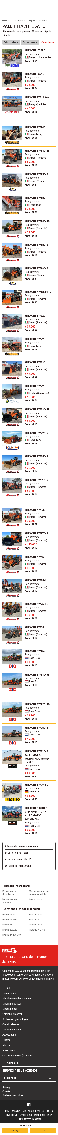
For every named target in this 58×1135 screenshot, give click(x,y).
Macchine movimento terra (16, 998)
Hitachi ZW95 (34, 627)
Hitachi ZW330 (35, 509)
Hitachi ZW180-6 (36, 244)
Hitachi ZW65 (34, 556)
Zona (42, 1130)
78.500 (30, 232)
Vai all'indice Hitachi (18, 852)
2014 (31, 423)
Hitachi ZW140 (35, 127)
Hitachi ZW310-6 (36, 480)
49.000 (30, 373)
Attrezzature (9, 1034)
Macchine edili (10, 1008)
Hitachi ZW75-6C (36, 604)
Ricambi (6, 1039)
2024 (31, 798)
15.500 (30, 397)
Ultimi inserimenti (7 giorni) (17, 1055)
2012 (31, 571)
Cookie (6, 1091)
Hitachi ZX (7, 924)
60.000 (30, 108)
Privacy (6, 1087)
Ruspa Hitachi (35, 899)
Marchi (6, 1045)
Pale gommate (29, 42)
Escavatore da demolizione (9, 892)
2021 (31, 184)
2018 (31, 111)
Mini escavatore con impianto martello (39, 892)
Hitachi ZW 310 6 (37, 930)
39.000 (30, 326)
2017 (31, 471)
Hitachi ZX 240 (9, 919)
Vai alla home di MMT (19, 859)
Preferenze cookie (12, 1095)
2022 (31, 302)
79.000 (30, 467)
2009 (31, 524)
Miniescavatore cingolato (9, 900)
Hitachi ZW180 (35, 197)
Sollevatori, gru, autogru (15, 1019)
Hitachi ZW (34, 919)
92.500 (30, 773)
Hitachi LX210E (35, 74)
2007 (31, 212)
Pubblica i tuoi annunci (19, 865)
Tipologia (15, 1130)
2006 (31, 376)
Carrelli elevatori (11, 1024)
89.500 (30, 491)
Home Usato (9, 993)
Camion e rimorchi (12, 1014)
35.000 (30, 85)
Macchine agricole (12, 1029)
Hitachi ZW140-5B (37, 150)
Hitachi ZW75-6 (35, 580)
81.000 (30, 420)
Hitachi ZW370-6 (36, 533)
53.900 (30, 795)
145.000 (31, 544)
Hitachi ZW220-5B (37, 409)
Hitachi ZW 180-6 (37, 97)
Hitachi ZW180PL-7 (38, 291)
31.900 (30, 662)
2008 (31, 137)
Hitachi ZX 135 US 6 (11, 935)
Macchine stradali (11, 1003)
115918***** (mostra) (29, 1118)
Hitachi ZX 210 (36, 914)
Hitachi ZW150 (35, 651)
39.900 (30, 715)
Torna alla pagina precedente (22, 846)
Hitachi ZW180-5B (37, 221)
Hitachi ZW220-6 (36, 433)
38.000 (30, 568)
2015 (31, 685)
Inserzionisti (9, 1050)
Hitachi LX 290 (35, 50)
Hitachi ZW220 (35, 315)
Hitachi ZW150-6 (36, 174)
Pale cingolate (10, 42)
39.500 (30, 830)
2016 (31, 165)
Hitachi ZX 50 (8, 914)
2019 (31, 443)
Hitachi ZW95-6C (36, 784)
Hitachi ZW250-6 (36, 456)
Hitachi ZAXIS (35, 924)
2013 (31, 665)
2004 (31, 61)
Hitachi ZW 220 (9, 930)
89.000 (30, 161)
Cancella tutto (48, 42)
